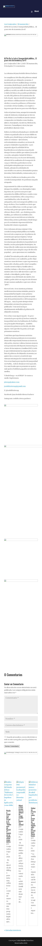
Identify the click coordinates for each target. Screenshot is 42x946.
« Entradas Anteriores (12, 930)
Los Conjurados (10, 24)
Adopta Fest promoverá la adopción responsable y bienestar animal (21, 815)
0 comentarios (19, 66)
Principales (8, 66)
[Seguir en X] (23, 2)
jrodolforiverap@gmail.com (15, 386)
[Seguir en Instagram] (18, 2)
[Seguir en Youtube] (28, 2)
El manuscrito (23, 24)
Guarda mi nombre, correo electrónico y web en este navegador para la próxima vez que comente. (20, 739)
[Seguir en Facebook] (14, 2)
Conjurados (11, 64)
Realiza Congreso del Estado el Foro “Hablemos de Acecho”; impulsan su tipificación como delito (8, 826)
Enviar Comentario (12, 746)
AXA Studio (21, 940)
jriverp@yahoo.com (11, 382)
